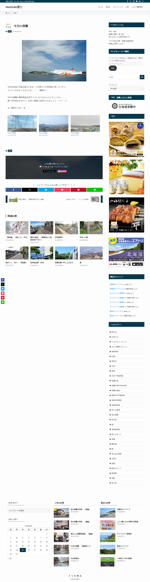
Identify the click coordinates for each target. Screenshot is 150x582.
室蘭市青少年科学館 (119, 385)
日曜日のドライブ (116, 284)
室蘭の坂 (115, 380)
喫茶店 (114, 361)
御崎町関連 (116, 405)
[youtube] (136, 1)
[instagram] (133, 1)
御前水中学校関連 (118, 395)
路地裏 (114, 473)
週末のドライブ (115, 311)
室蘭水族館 (116, 390)
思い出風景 (116, 410)
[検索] (142, 1)
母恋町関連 (116, 429)
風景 (9, 31)
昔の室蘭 (115, 415)
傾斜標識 (115, 351)
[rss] (139, 1)
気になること (117, 434)
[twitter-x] (130, 1)
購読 (112, 68)
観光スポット (117, 468)
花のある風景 (117, 453)
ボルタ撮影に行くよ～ (120, 346)
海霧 (113, 439)
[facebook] (127, 1)
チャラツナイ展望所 (117, 293)
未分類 (114, 419)
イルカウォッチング (119, 341)
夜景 (113, 371)
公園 (113, 356)
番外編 (114, 444)
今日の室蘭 (12, 133)
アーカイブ (113, 85)
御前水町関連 (117, 400)
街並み (114, 458)
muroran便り (14, 6)
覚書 (113, 463)
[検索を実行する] (142, 77)
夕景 (113, 366)
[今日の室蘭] (22, 123)
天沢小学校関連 (117, 376)
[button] (13, 190)
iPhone (114, 332)
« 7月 (9, 558)
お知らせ (115, 337)
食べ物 (114, 483)
